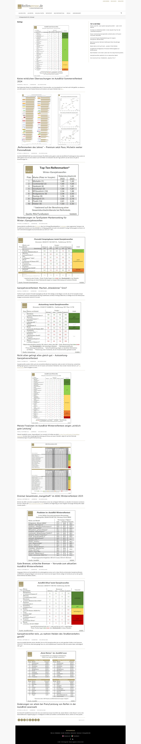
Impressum (79, 733)
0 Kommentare (33, 84)
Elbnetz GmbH (80, 741)
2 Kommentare (33, 291)
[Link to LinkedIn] (73, 739)
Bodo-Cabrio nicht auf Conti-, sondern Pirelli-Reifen (104, 46)
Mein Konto (113, 1)
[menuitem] (22, 13)
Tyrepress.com (67, 736)
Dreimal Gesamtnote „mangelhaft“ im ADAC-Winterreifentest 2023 (50, 495)
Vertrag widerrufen (86, 733)
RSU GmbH (37, 226)
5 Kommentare (34, 639)
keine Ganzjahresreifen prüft (36, 503)
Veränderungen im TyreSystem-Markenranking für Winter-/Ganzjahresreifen (42, 219)
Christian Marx (43, 84)
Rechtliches (67, 733)
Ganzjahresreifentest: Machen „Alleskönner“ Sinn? (42, 287)
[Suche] (122, 13)
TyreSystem (63, 226)
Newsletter (120, 1)
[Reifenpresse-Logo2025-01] (30, 6)
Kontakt (62, 733)
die (62, 89)
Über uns (52, 733)
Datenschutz (73, 733)
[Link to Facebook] (70, 739)
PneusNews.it (76, 736)
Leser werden (106, 1)
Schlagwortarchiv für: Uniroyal (26, 17)
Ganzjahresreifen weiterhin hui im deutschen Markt (104, 55)
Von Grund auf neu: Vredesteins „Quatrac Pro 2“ (103, 58)
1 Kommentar (33, 431)
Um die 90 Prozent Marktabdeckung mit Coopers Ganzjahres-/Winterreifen (103, 38)
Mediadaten (57, 733)
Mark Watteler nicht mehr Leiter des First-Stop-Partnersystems (106, 52)
